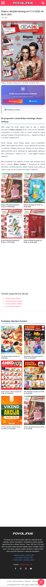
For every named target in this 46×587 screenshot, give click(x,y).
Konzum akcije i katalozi (14, 301)
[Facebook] (15, 569)
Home (2, 8)
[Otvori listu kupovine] (41, 582)
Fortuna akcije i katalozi (14, 304)
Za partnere (35, 581)
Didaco (8, 8)
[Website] (25, 569)
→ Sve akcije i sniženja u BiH (23, 557)
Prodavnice (28, 581)
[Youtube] (30, 569)
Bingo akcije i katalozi (13, 298)
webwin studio (34, 584)
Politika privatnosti (18, 581)
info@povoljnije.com (25, 564)
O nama (9, 581)
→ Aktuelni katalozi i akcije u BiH (23, 555)
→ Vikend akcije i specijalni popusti (23, 560)
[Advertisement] (23, 267)
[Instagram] (20, 569)
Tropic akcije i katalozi (13, 306)
